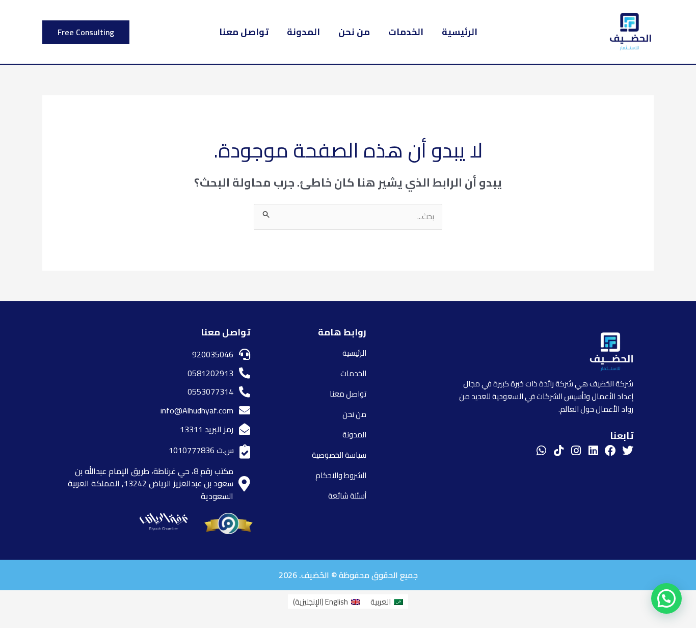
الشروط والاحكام (340, 475)
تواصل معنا (244, 31)
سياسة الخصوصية (339, 455)
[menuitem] (386, 601)
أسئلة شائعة (347, 495)
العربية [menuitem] (380, 601)
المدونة (303, 31)
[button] (85, 32)
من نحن (354, 31)
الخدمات (405, 31)
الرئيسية (459, 31)
